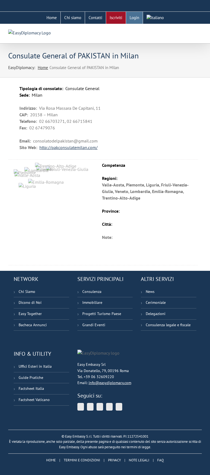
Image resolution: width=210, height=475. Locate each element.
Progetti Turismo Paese (101, 313)
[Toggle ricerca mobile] (190, 32)
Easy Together (30, 313)
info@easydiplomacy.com (110, 382)
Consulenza (91, 291)
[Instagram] (119, 407)
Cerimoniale (156, 302)
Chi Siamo (27, 291)
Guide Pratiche (31, 377)
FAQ (160, 460)
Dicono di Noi (30, 302)
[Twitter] (80, 407)
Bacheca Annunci (33, 324)
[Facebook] (109, 407)
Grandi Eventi (93, 324)
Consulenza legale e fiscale (168, 324)
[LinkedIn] (100, 407)
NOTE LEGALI (139, 460)
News (150, 291)
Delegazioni (155, 313)
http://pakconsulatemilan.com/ (68, 147)
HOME (51, 460)
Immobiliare (92, 302)
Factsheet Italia (31, 388)
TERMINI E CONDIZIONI (82, 460)
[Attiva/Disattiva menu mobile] (199, 32)
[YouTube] (90, 407)
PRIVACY (114, 460)
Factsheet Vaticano (34, 399)
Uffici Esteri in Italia (35, 366)
